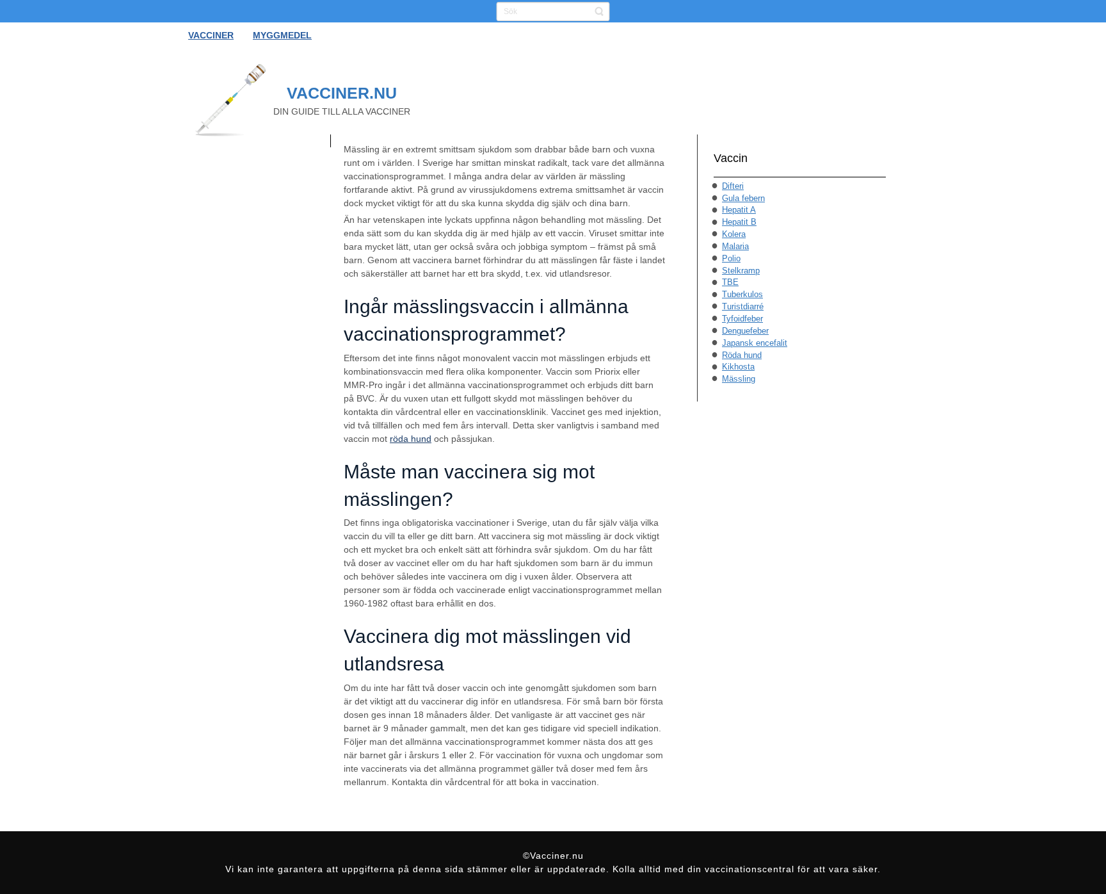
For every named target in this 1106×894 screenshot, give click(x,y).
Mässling (738, 379)
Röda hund (742, 355)
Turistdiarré (743, 306)
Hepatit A (739, 210)
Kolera (734, 234)
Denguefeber (745, 331)
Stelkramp (741, 270)
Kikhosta (738, 366)
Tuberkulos (742, 294)
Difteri (733, 186)
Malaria (735, 246)
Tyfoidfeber (742, 318)
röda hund (410, 439)
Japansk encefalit (754, 343)
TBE (730, 282)
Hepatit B (739, 222)
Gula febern (743, 198)
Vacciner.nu (342, 93)
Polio (731, 258)
